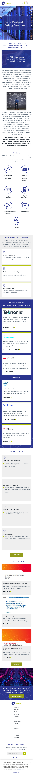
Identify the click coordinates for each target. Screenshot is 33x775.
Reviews (16, 723)
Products (16, 707)
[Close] (30, 762)
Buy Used (16, 712)
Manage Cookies (16, 772)
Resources (16, 728)
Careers (16, 740)
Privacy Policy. (21, 769)
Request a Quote (16, 733)
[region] (16, 767)
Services (16, 716)
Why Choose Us (16, 721)
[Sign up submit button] (24, 753)
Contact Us (16, 735)
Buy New (16, 709)
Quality (16, 726)
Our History (16, 737)
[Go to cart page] (27, 3)
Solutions (16, 714)
